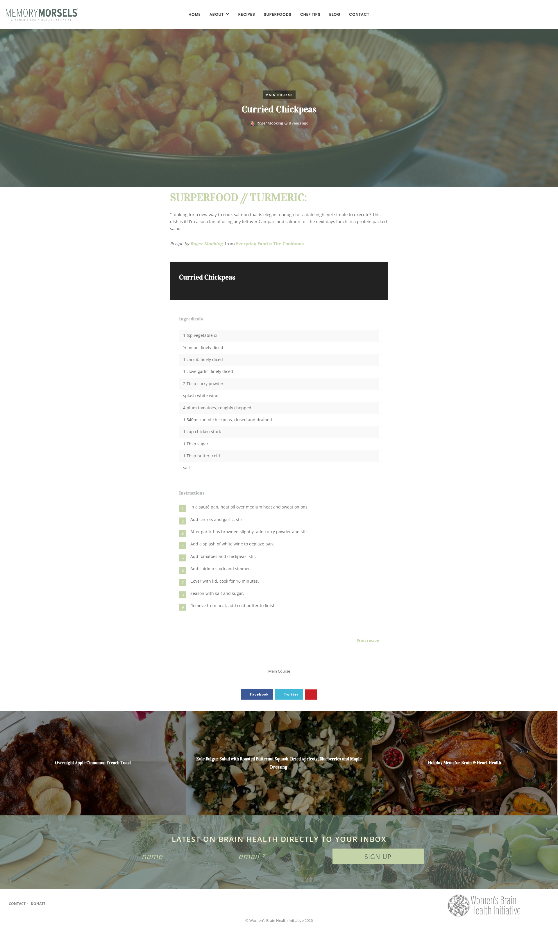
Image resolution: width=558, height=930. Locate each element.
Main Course (279, 95)
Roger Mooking (270, 123)
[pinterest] (547, 14)
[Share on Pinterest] (311, 694)
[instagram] (538, 14)
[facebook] (528, 14)
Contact (17, 903)
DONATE (38, 903)
